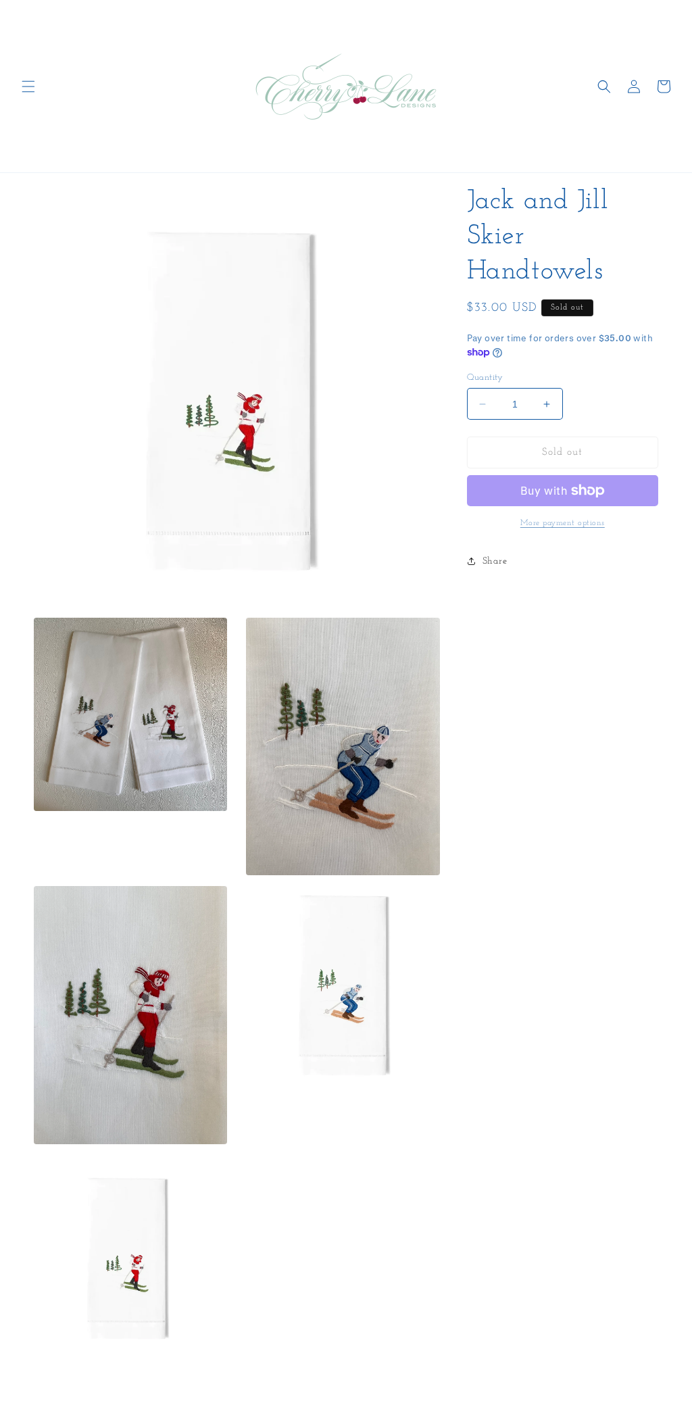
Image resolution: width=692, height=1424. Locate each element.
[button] (28, 86)
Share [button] (495, 561)
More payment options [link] (562, 523)
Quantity (485, 377)
